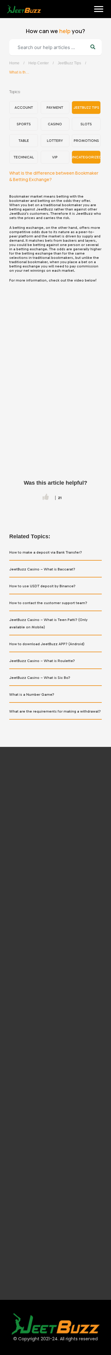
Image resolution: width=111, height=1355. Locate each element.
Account (23, 107)
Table (23, 140)
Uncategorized (86, 157)
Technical (24, 157)
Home (13, 28)
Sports (24, 124)
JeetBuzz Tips (69, 63)
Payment (55, 107)
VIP (55, 157)
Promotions (86, 140)
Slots (86, 124)
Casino (55, 124)
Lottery (55, 140)
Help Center (38, 63)
